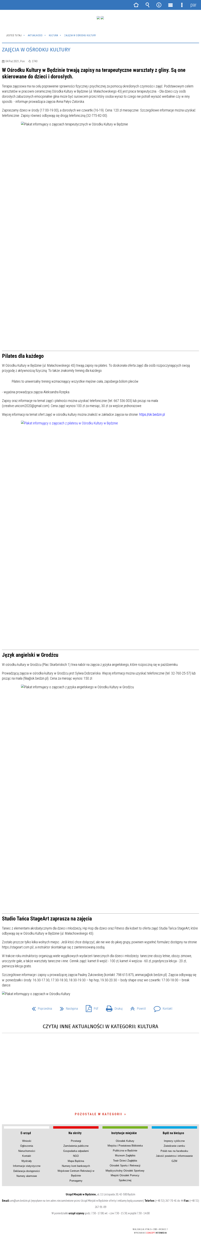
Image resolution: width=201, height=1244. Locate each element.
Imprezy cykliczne (174, 1140)
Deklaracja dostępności (26, 1171)
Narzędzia (159, 5)
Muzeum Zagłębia (125, 1155)
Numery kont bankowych (76, 1165)
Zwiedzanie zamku (174, 1145)
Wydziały (26, 1161)
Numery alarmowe (26, 1175)
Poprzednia (40, 1007)
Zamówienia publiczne (76, 1145)
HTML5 (94, 1231)
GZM (174, 1161)
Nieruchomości (26, 1150)
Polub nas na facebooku (174, 1150)
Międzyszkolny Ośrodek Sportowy (125, 1170)
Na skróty (75, 1133)
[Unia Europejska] (102, 17)
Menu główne (170, 5)
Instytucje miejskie (124, 1133)
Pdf (90, 1007)
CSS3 (100, 1231)
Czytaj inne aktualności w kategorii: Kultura (100, 1026)
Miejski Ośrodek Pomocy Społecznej (125, 1178)
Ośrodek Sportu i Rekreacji (125, 1165)
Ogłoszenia (26, 1145)
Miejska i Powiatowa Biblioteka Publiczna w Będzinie (125, 1148)
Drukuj (112, 1007)
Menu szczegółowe (182, 5)
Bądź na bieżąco (173, 1133)
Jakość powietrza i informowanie (174, 1155)
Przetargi (76, 1140)
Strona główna (136, 5)
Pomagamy (75, 1180)
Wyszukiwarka (147, 5)
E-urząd (26, 1133)
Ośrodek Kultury (125, 1140)
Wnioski (26, 1140)
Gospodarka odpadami (76, 1150)
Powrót (136, 1007)
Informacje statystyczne (26, 1165)
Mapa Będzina (76, 1161)
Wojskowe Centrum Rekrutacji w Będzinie (76, 1173)
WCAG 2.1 (112, 1231)
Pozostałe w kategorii (98, 1114)
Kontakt (161, 1007)
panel (193, 5)
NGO (76, 1155)
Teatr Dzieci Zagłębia (125, 1160)
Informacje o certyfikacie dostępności (50, 1232)
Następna (67, 1007)
